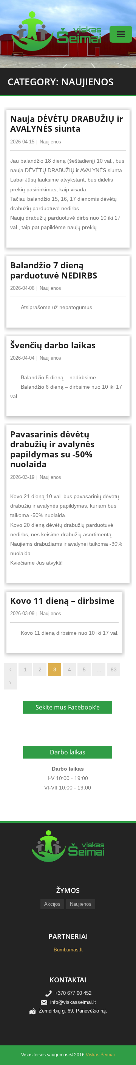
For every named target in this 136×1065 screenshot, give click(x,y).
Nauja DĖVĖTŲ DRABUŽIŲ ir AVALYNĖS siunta (66, 123)
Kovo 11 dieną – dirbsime (62, 600)
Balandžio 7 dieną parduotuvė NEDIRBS (53, 269)
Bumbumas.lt (68, 950)
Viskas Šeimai (100, 1054)
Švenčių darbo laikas (53, 345)
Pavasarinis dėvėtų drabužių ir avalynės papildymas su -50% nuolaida (52, 448)
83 (114, 669)
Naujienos (50, 142)
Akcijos (52, 904)
